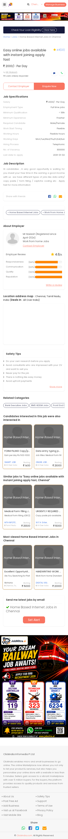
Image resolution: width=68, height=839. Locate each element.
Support (42, 801)
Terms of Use (44, 805)
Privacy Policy (45, 810)
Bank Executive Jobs (16, 405)
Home (6, 36)
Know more (56, 386)
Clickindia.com (24, 835)
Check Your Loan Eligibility (33, 30)
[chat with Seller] (54, 73)
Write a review (54, 285)
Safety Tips (43, 796)
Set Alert (34, 620)
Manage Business (55, 4)
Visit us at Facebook (15, 810)
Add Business (11, 805)
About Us (8, 796)
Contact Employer (18, 86)
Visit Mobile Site (12, 815)
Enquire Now (49, 86)
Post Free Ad (10, 801)
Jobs (14, 36)
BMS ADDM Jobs (40, 405)
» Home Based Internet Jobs (23, 212)
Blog (40, 815)
